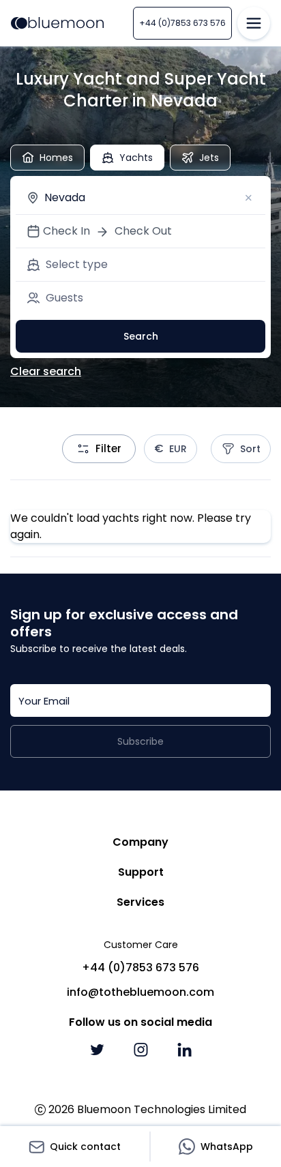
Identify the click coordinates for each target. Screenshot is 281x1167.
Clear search (45, 371)
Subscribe (140, 741)
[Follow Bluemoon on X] (97, 1050)
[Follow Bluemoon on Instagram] (140, 1050)
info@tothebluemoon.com (140, 992)
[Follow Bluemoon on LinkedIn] (184, 1050)
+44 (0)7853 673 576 (182, 23)
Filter (108, 448)
